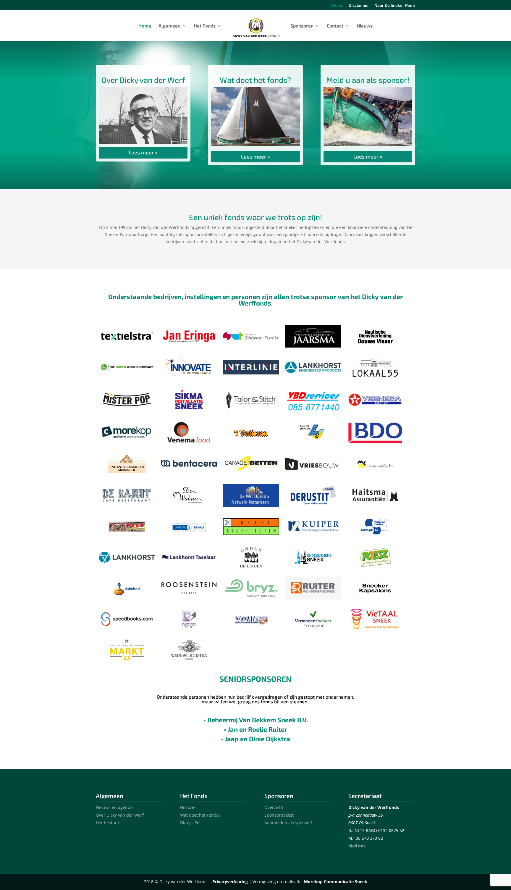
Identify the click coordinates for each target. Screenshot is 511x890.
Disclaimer (359, 5)
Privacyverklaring (230, 881)
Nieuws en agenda (114, 807)
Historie (187, 807)
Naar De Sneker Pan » (394, 5)
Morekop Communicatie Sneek (335, 881)
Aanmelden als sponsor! (288, 823)
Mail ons (357, 846)
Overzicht (273, 807)
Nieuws (365, 26)
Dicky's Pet (190, 823)
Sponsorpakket (279, 815)
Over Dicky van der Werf (120, 815)
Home (337, 5)
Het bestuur (107, 823)
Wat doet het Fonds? (200, 815)
